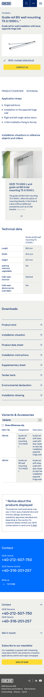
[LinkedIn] (36, 680)
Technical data (35, 91)
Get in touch (9, 632)
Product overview (12, 91)
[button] (29, 681)
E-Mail (34, 525)
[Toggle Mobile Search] (26, 3)
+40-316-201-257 (16, 570)
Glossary (17, 692)
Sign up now (22, 662)
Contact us (22, 67)
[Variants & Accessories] (22, 420)
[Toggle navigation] (40, 3)
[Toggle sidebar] (33, 3)
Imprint (24, 692)
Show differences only (14, 425)
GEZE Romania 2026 (8, 686)
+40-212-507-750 (17, 559)
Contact (6, 604)
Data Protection (30, 689)
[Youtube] (40, 680)
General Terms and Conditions (12, 689)
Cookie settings (6, 692)
